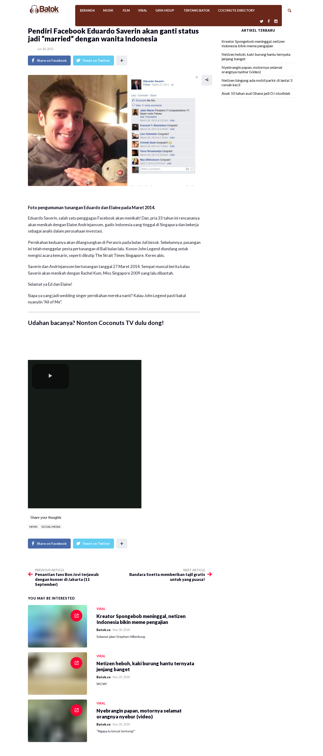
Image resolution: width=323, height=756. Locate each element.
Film (126, 10)
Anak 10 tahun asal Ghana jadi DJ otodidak (256, 93)
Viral (142, 10)
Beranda (87, 10)
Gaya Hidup (164, 10)
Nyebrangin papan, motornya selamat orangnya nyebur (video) (252, 69)
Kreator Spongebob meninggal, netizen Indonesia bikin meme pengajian (253, 43)
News (33, 526)
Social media (50, 526)
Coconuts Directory (236, 10)
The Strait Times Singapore (119, 255)
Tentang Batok (196, 10)
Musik (108, 10)
